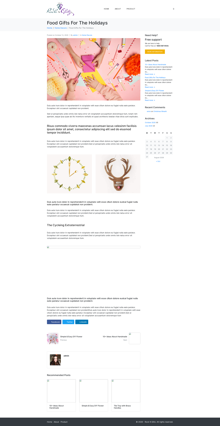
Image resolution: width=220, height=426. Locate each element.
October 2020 (150, 122)
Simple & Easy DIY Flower (154, 91)
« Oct (158, 161)
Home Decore (87, 35)
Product (131, 9)
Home (106, 9)
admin (75, 35)
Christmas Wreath (160, 111)
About (118, 9)
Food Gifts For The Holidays (155, 77)
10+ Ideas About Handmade (155, 64)
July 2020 (148, 126)
